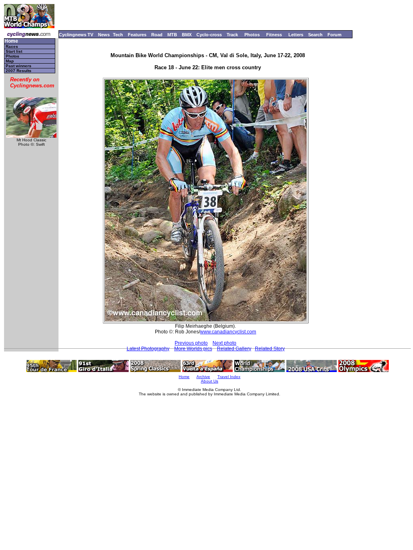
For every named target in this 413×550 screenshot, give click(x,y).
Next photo (224, 343)
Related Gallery (234, 349)
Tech (118, 34)
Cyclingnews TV (76, 34)
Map (10, 61)
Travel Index (228, 376)
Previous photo (191, 343)
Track (232, 34)
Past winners (18, 66)
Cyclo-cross (209, 34)
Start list (14, 51)
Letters (295, 34)
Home (11, 41)
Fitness (274, 34)
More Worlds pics (193, 349)
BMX (187, 34)
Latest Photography (148, 349)
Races (12, 46)
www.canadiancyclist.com (228, 332)
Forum (334, 34)
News (104, 34)
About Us (209, 381)
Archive (203, 376)
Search (315, 34)
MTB (172, 34)
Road (157, 34)
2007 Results (18, 70)
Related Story (270, 349)
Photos (252, 34)
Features (137, 34)
